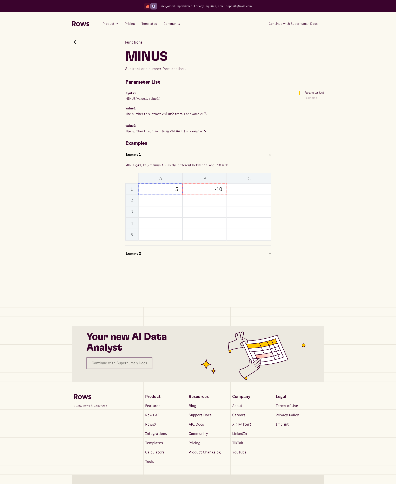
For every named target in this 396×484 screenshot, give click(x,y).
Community (198, 434)
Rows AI (152, 415)
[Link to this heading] (163, 82)
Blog (192, 406)
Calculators (155, 452)
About (237, 406)
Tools (149, 461)
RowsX (150, 424)
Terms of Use (287, 406)
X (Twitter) (241, 424)
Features (152, 406)
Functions (134, 42)
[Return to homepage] (80, 23)
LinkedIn (239, 434)
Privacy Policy (287, 415)
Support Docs (200, 415)
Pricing (194, 443)
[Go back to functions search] (77, 42)
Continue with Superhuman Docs (119, 363)
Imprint (282, 424)
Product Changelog (205, 452)
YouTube (239, 452)
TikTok (237, 443)
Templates (154, 443)
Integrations (156, 434)
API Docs (196, 424)
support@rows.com (239, 6)
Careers (238, 415)
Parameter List (314, 92)
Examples (310, 98)
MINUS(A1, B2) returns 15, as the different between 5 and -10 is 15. (177, 165)
